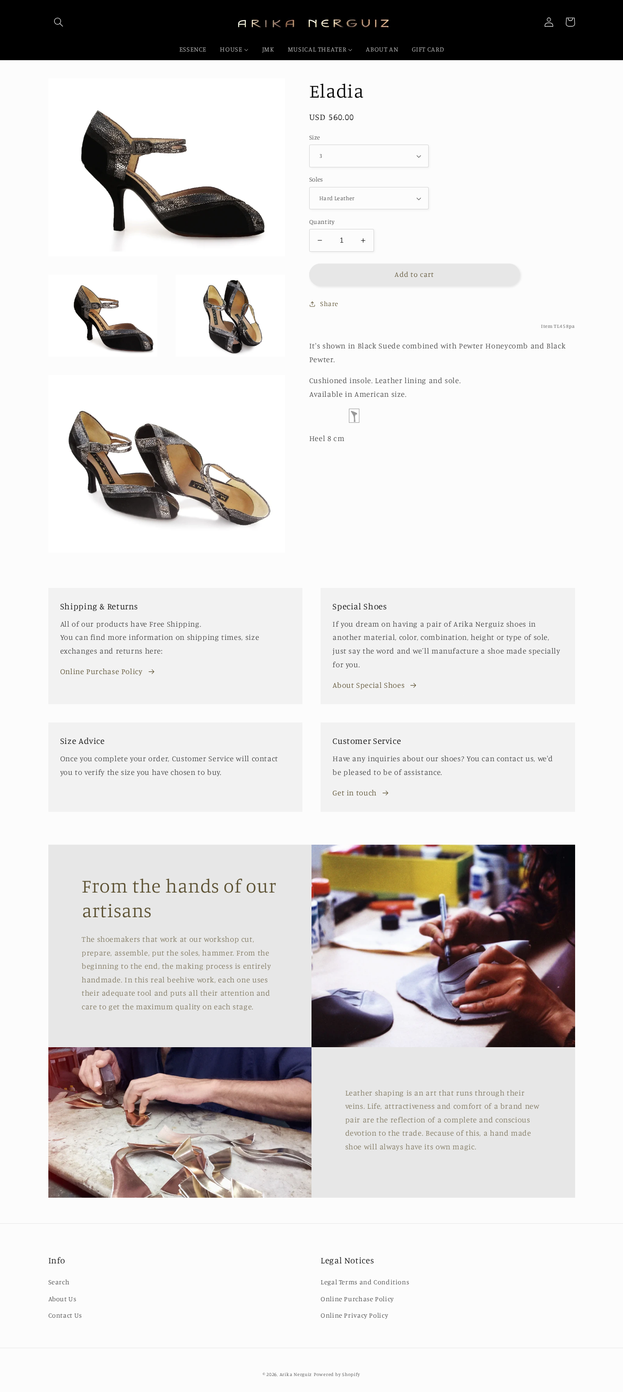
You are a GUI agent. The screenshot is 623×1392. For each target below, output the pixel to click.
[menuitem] (192, 50)
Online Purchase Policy (101, 671)
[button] (58, 21)
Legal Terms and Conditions (365, 1282)
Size (314, 137)
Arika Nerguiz (296, 1374)
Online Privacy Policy (354, 1315)
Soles (316, 179)
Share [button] (329, 304)
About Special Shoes (368, 685)
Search (59, 1282)
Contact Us (65, 1315)
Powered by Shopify (337, 1374)
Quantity (321, 221)
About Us (62, 1299)
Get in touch (354, 792)
